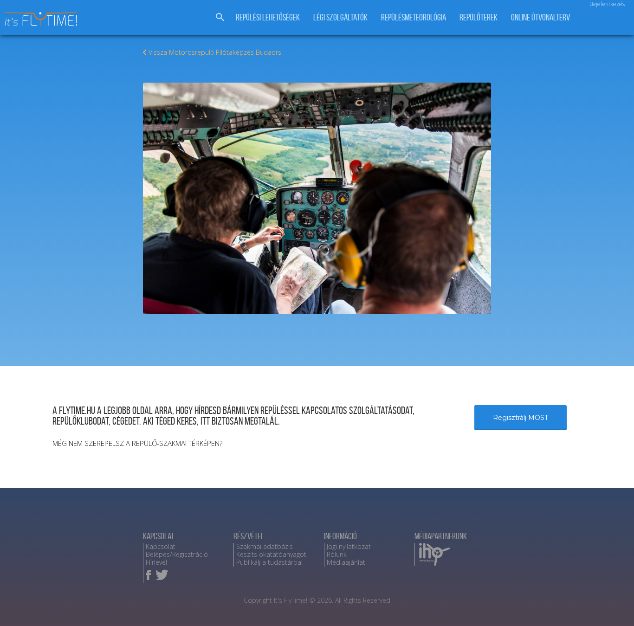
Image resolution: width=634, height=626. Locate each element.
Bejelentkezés (607, 4)
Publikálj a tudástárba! (269, 562)
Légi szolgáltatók (340, 17)
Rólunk (337, 554)
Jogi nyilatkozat (349, 546)
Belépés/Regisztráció (177, 554)
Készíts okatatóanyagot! (272, 554)
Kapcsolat (160, 546)
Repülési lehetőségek (268, 17)
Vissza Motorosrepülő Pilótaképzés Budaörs (215, 52)
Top (612, 604)
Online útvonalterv (540, 17)
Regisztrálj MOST (520, 417)
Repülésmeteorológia (413, 17)
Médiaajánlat (346, 562)
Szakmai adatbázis (264, 546)
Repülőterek (478, 17)
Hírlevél (156, 562)
